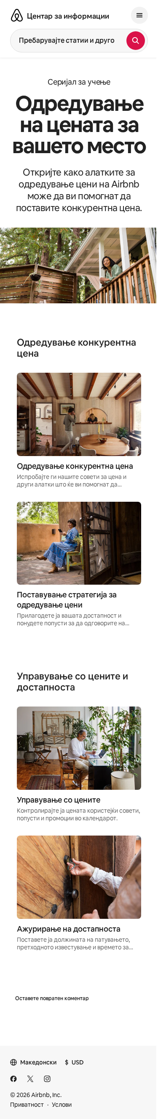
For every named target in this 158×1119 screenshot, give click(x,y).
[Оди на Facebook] (13, 1078)
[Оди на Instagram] (47, 1078)
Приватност (27, 1104)
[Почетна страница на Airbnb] (17, 15)
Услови (62, 1104)
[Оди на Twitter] (30, 1078)
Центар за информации (68, 16)
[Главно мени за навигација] (139, 15)
